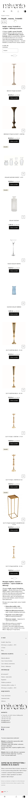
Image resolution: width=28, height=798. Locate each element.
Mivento (5, 15)
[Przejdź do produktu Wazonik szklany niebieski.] (14, 290)
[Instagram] (3, 729)
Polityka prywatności (6, 682)
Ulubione (3, 701)
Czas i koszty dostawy (6, 661)
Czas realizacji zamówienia (8, 664)
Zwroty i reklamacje (6, 666)
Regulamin (3, 680)
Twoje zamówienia (5, 696)
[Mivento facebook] (1, 729)
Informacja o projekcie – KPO (8, 645)
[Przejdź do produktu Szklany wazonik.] (14, 204)
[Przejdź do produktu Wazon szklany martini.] (14, 247)
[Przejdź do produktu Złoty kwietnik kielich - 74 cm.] (14, 333)
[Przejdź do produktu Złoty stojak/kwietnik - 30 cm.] (14, 549)
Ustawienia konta (5, 698)
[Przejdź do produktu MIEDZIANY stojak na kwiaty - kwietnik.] (14, 117)
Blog (2, 650)
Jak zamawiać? (4, 674)
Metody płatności (5, 658)
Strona (12, 55)
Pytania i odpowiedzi (6, 677)
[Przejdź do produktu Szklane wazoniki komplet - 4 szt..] (14, 160)
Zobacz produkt (14, 98)
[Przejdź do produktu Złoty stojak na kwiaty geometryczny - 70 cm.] (14, 506)
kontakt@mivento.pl (5, 722)
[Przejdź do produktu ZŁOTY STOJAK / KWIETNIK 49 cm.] (14, 463)
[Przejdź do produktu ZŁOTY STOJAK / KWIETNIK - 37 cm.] (14, 420)
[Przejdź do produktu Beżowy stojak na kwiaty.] (14, 74)
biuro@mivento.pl (5, 720)
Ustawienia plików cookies (8, 685)
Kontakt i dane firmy (6, 642)
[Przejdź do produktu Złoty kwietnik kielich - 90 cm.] (14, 376)
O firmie (3, 648)
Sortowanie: (5, 47)
